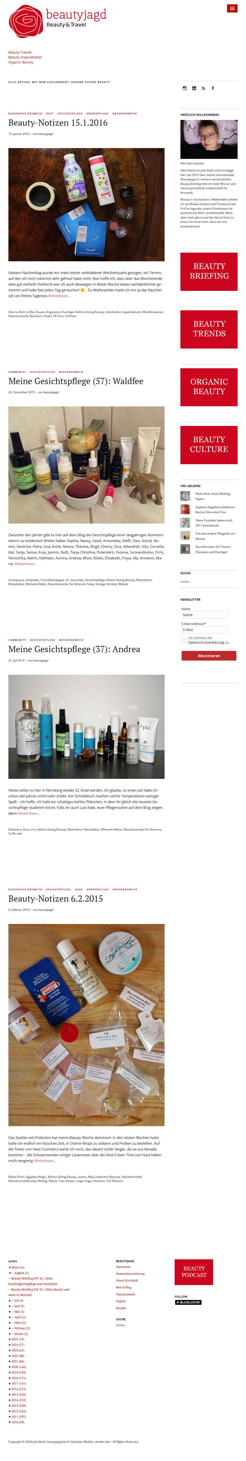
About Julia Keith (127, 1280)
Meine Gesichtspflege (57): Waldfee (75, 381)
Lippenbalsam (131, 312)
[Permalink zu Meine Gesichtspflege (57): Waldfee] (86, 522)
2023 (18, 1350)
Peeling (42, 1181)
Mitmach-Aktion (36, 584)
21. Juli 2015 (16, 660)
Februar (22, 1328)
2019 (19, 1372)
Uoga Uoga (84, 1181)
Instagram (184, 91)
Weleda (123, 584)
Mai (19, 1311)
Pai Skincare (77, 584)
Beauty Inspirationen (25, 57)
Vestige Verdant (106, 584)
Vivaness (99, 1181)
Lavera (82, 1177)
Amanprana (16, 580)
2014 (19, 1400)
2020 (19, 1367)
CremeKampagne (52, 580)
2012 (19, 1411)
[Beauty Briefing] (209, 291)
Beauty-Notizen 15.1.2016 (58, 122)
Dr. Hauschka (75, 580)
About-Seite (222, 217)
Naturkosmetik (125, 113)
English (121, 1301)
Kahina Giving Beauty (90, 312)
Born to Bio (26, 312)
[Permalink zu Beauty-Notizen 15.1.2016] (86, 259)
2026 (18, 1267)
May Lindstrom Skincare (104, 1177)
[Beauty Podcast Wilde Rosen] (194, 1285)
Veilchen (70, 316)
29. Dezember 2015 (21, 392)
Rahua (53, 1181)
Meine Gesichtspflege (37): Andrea (74, 649)
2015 (19, 1394)
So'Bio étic (15, 833)
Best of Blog (123, 1287)
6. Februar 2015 (19, 910)
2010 (18, 1422)
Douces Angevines (48, 312)
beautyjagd (45, 134)
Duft (50, 113)
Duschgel (68, 312)
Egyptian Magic (36, 1177)
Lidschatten (113, 312)
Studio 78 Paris (54, 316)
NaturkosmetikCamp (22, 1181)
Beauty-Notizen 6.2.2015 (55, 898)
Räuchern (36, 316)
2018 (19, 1378)
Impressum (123, 1266)
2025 (18, 1339)
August (21, 1273)
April (20, 1317)
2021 (18, 1361)
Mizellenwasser (152, 312)
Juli (18, 1300)
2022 (18, 1356)
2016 (19, 1389)
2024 (18, 1344)
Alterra (13, 312)
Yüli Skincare (114, 1181)
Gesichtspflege (70, 113)
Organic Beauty (20, 62)
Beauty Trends (20, 52)
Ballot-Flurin (16, 1177)
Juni (19, 1306)
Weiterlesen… (59, 295)
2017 (19, 1383)
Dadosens (15, 829)
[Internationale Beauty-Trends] (209, 349)
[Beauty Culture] (209, 464)
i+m (33, 829)
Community (17, 372)
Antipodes (32, 580)
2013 (19, 1405)
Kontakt (121, 1308)
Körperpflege (97, 113)
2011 (19, 1416)
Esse (26, 829)
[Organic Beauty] (209, 406)
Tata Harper (67, 1181)
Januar (21, 1333)
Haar (79, 889)
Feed (203, 91)
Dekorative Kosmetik (25, 113)
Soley (90, 584)
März (20, 1322)
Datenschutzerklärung (206, 642)
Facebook (212, 91)
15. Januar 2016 (18, 134)
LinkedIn (194, 91)
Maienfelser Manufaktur (83, 829)
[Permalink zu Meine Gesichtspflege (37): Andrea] (86, 777)
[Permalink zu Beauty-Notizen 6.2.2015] (86, 1124)
